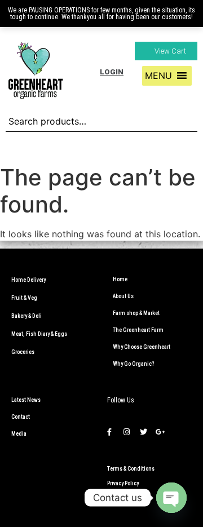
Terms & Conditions (131, 469)
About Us (123, 296)
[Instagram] (126, 431)
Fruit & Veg (24, 298)
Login (111, 72)
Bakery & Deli (26, 316)
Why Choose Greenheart (141, 347)
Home (120, 279)
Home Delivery (28, 280)
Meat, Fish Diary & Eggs (39, 334)
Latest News (26, 400)
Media (19, 434)
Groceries (22, 352)
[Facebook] (109, 431)
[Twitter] (143, 431)
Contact (20, 417)
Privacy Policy (123, 483)
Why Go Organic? (133, 364)
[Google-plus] (160, 431)
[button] (166, 51)
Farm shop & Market (136, 313)
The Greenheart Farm (138, 330)
